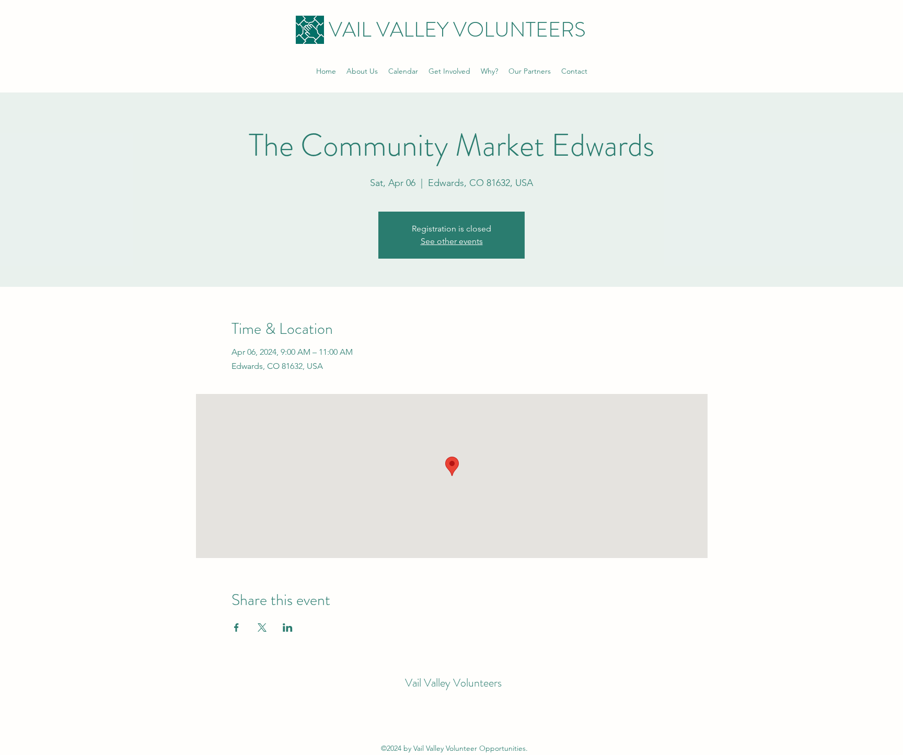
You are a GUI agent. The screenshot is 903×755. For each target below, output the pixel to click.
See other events (452, 241)
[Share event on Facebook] (236, 627)
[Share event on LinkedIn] (288, 627)
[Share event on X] (262, 627)
